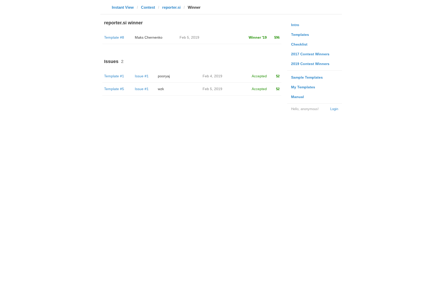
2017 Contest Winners (310, 54)
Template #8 (114, 37)
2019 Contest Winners (310, 64)
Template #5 (114, 89)
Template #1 (114, 76)
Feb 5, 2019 (212, 89)
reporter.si (171, 7)
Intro (295, 25)
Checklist (299, 44)
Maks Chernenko (148, 37)
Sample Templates (307, 77)
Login (334, 109)
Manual (297, 97)
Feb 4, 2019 (212, 76)
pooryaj (164, 76)
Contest (148, 7)
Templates (300, 35)
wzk (161, 89)
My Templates (303, 87)
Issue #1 (142, 76)
